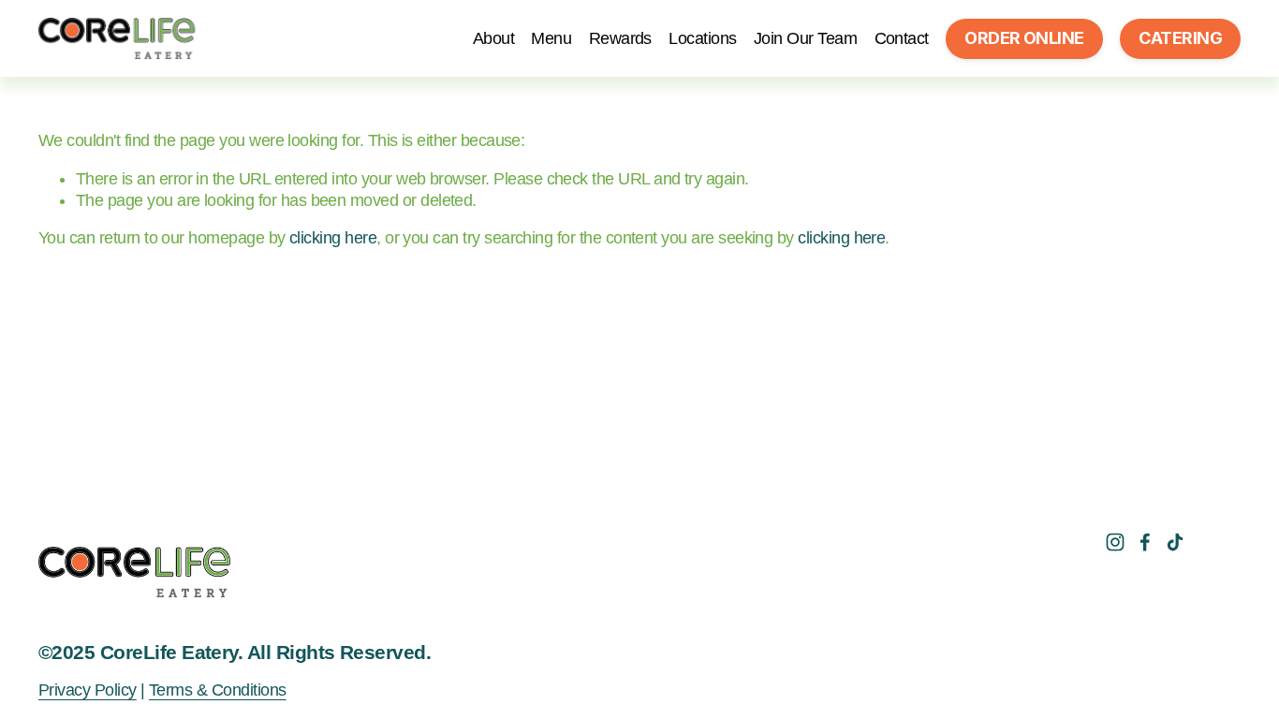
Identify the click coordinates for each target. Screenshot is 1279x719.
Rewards (620, 38)
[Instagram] (1115, 542)
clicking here (332, 237)
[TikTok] (1175, 542)
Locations (702, 38)
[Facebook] (1145, 542)
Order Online (1024, 38)
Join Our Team (805, 38)
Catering (1180, 38)
